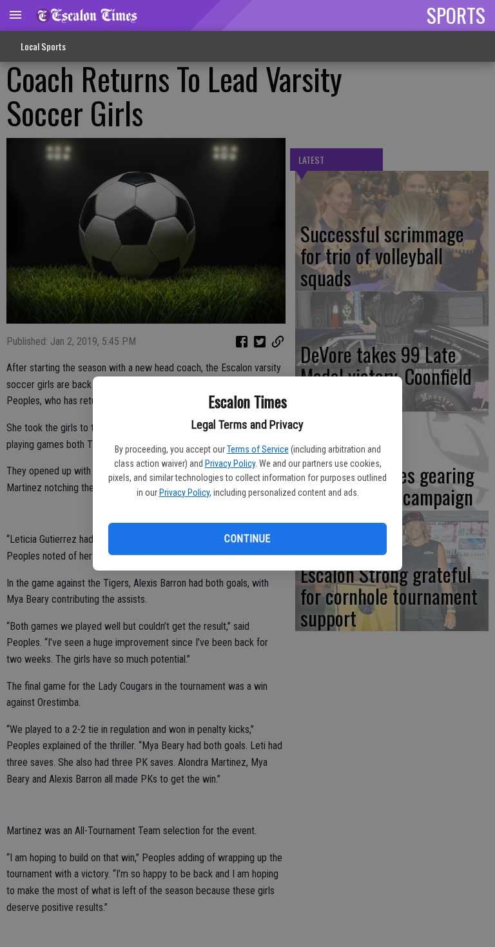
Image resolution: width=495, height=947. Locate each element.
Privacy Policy (230, 463)
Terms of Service (258, 449)
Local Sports (43, 46)
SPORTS (456, 15)
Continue (247, 538)
